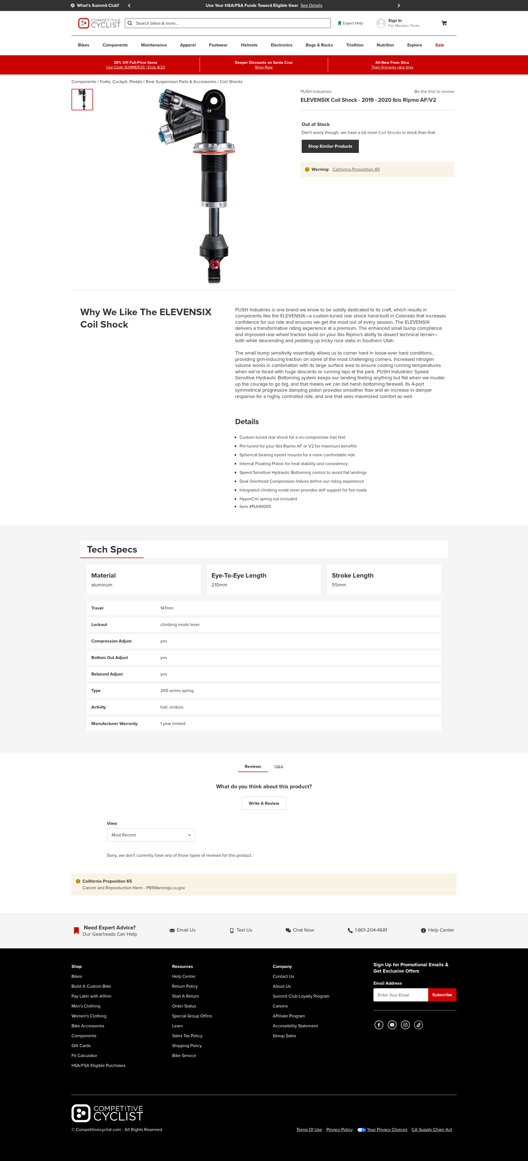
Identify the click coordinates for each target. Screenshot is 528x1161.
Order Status (184, 1006)
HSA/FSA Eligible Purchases (98, 1065)
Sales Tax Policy (187, 1036)
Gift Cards (81, 1046)
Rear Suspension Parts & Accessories (181, 81)
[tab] (112, 549)
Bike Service (184, 1055)
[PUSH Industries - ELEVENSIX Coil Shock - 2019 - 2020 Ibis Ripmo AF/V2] (82, 99)
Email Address (387, 983)
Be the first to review (434, 91)
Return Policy (185, 986)
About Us (282, 986)
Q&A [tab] (279, 767)
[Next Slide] (399, 5)
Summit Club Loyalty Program (301, 996)
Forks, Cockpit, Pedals (121, 81)
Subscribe (442, 995)
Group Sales (284, 1036)
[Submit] (130, 23)
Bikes (77, 976)
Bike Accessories (88, 1026)
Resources (182, 967)
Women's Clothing (89, 1016)
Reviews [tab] (253, 766)
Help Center (184, 976)
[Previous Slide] (129, 5)
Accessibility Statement (295, 1026)
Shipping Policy (187, 1046)
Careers (280, 1006)
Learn (177, 1026)
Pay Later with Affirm (91, 996)
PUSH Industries (316, 91)
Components (84, 81)
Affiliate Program (289, 1016)
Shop (77, 967)
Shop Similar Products (330, 146)
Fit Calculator (84, 1055)
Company (282, 967)
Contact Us (283, 976)
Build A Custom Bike (91, 986)
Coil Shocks (231, 81)
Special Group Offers (192, 1016)
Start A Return (185, 996)
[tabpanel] (264, 648)
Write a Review (264, 803)
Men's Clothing (86, 1006)
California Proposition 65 (356, 169)
